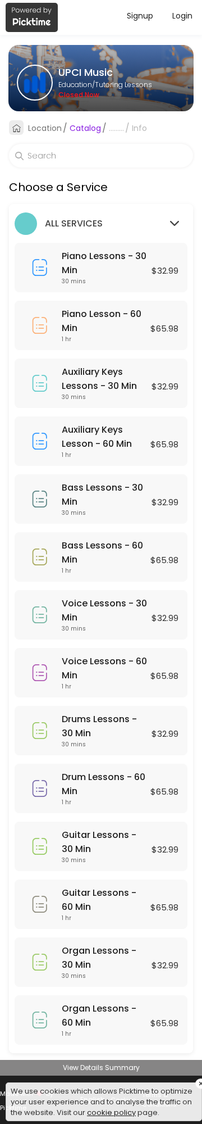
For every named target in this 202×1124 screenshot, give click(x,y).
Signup (140, 15)
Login (182, 15)
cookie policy (111, 1112)
